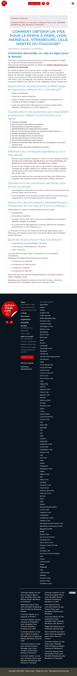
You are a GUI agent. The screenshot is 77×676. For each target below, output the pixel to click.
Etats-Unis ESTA (45, 400)
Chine (42, 362)
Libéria (42, 463)
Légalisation (26, 319)
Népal (42, 499)
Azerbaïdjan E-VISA (46, 326)
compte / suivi (34, 3)
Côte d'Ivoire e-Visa (46, 378)
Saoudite (42, 275)
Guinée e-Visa (44, 419)
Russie (52, 275)
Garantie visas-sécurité (28, 310)
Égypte (18, 277)
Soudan (42, 548)
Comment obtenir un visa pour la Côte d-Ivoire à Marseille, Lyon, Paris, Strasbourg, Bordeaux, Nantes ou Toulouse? (30, 648)
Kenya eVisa (44, 447)
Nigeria (42, 504)
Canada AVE (44, 354)
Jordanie (43, 438)
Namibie (43, 496)
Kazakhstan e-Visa (46, 444)
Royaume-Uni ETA (46, 529)
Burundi (42, 343)
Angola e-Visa (44, 313)
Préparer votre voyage (28, 347)
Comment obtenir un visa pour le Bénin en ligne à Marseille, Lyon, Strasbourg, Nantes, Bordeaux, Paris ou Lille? (31, 636)
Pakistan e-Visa (45, 521)
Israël (41, 436)
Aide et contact (27, 336)
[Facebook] (43, 3)
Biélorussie (43, 337)
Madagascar (44, 466)
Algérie (42, 307)
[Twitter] (47, 3)
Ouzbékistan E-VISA (46, 518)
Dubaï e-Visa (44, 392)
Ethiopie (43, 403)
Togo (41, 570)
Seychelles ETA (45, 540)
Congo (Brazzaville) (46, 365)
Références (24, 331)
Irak (41, 430)
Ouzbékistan (44, 515)
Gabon (42, 408)
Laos (41, 455)
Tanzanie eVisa (45, 562)
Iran (41, 433)
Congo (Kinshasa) (46, 367)
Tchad (42, 564)
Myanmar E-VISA (45, 493)
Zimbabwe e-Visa (46, 583)
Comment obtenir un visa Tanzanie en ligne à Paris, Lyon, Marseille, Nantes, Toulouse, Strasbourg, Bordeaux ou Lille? (54, 597)
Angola (42, 310)
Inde (25, 277)
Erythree (43, 397)
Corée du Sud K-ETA (46, 373)
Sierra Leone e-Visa (46, 542)
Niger (42, 501)
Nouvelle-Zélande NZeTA (48, 507)
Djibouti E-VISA (45, 389)
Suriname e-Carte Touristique (50, 553)
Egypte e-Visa (44, 395)
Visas (23, 302)
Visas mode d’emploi (28, 307)
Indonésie (43, 428)
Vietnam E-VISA (45, 578)
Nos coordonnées (27, 339)
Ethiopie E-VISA (45, 406)
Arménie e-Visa (45, 321)
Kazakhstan (44, 441)
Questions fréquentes (28, 344)
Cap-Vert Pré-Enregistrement (50, 356)
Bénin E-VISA (44, 335)
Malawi (42, 471)
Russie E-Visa (44, 534)
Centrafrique (44, 359)
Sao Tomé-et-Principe (47, 537)
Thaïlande (26, 282)
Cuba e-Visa (44, 384)
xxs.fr (46, 671)
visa (16, 261)
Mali (41, 477)
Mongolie (43, 482)
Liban (42, 460)
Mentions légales (27, 363)
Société (24, 326)
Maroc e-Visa (44, 479)
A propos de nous (27, 328)
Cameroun (12, 282)
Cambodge (44, 345)
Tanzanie (28, 261)
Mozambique (44, 488)
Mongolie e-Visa (45, 485)
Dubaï (10, 277)
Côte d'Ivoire (44, 376)
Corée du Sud (44, 370)
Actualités (25, 322)
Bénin (27, 268)
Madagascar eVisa (46, 469)
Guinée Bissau (44, 414)
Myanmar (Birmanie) (47, 490)
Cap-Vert (28, 271)
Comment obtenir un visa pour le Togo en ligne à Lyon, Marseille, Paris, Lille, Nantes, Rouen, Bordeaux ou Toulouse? (31, 597)
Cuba (41, 381)
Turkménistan (44, 572)
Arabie (35, 275)
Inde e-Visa (44, 425)
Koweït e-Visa (44, 452)
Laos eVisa (43, 458)
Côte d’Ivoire (30, 264)
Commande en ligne (28, 304)
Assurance (25, 316)
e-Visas (24, 313)
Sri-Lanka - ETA (45, 551)
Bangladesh (44, 332)
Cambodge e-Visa (46, 348)
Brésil (42, 340)
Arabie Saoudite (45, 315)
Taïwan (42, 559)
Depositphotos (26, 369)
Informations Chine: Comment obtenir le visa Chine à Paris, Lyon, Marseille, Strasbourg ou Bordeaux (54, 609)
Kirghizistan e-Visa (46, 449)
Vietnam (43, 575)
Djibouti (59, 275)
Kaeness (65, 671)
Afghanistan (44, 304)
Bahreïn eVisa (44, 329)
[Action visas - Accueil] (4, 3)
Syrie (41, 556)
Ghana (42, 411)
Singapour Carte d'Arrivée (48, 545)
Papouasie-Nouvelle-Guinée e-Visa (51, 523)
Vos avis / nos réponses (28, 341)
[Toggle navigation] (72, 3)
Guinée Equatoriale (46, 417)
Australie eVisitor (45, 324)
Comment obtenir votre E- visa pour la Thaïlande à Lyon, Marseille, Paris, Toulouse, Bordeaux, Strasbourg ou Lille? (31, 624)
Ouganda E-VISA (45, 512)
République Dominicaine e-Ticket (51, 526)
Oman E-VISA (44, 510)
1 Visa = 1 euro (25, 333)
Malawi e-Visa (44, 474)
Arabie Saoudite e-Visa (47, 318)
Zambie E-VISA (45, 581)
